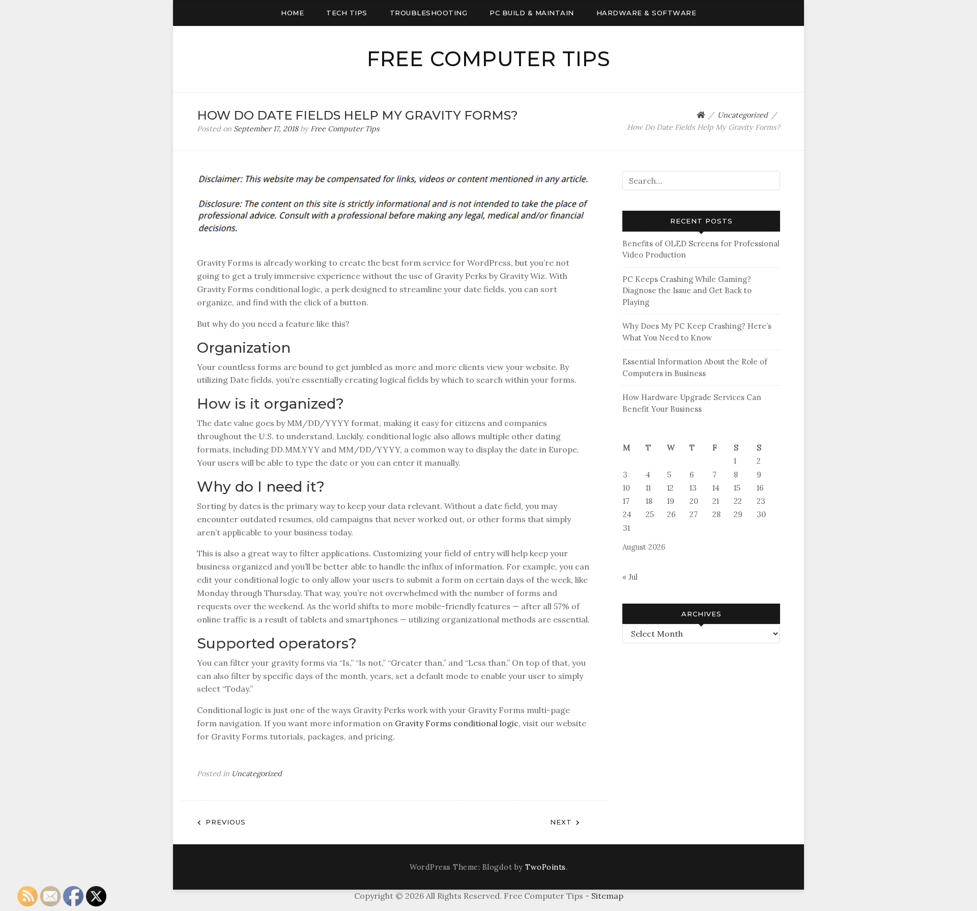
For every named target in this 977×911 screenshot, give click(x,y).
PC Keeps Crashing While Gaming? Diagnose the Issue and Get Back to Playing (687, 290)
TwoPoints (545, 867)
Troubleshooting (429, 13)
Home (292, 13)
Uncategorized (257, 773)
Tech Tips (346, 13)
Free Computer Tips (489, 58)
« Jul (630, 577)
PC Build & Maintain (532, 13)
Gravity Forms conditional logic (457, 723)
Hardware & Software (646, 13)
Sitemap (607, 896)
